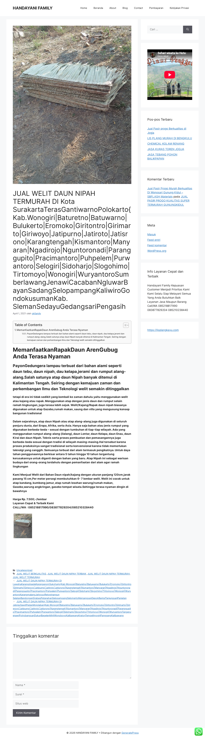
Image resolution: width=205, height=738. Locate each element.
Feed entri (153, 240)
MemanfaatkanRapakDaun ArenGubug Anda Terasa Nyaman (52, 329)
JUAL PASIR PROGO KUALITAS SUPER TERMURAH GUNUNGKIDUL (168, 200)
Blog (125, 7)
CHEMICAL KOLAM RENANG (165, 143)
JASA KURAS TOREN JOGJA (165, 149)
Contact (138, 7)
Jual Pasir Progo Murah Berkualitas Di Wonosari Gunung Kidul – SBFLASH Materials (169, 192)
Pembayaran (156, 7)
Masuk (151, 234)
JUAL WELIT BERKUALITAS (31, 573)
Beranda (98, 7)
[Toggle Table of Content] (124, 325)
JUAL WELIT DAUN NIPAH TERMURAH (108, 573)
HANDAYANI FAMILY (33, 8)
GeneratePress (130, 732)
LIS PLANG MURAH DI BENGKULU (169, 138)
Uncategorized (24, 570)
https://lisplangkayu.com (163, 330)
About (112, 7)
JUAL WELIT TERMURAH (26, 577)
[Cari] (187, 29)
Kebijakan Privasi (179, 7)
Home (83, 7)
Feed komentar (157, 245)
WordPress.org (156, 250)
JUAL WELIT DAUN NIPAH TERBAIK (66, 573)
